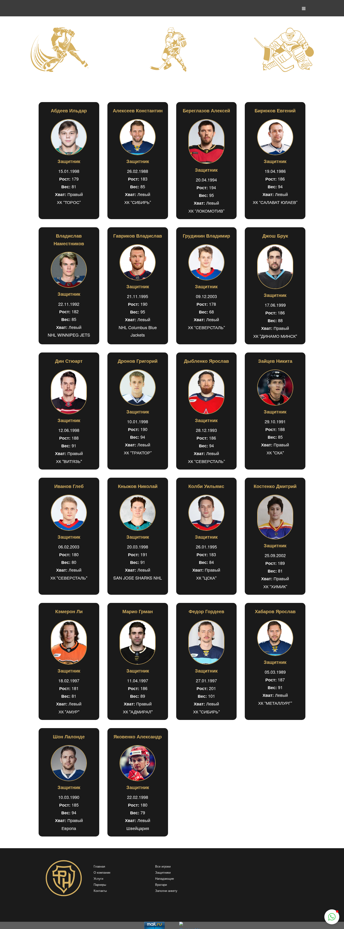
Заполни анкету (166, 891)
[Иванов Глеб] (69, 513)
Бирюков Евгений (275, 110)
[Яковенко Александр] (138, 763)
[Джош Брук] (275, 266)
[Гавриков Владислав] (138, 262)
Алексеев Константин (138, 110)
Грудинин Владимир (206, 235)
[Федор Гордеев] (206, 642)
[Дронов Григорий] (138, 388)
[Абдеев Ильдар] (69, 137)
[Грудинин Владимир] (206, 262)
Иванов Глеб (69, 486)
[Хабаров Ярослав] (275, 638)
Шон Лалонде (69, 736)
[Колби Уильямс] (206, 513)
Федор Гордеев (206, 611)
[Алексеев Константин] (138, 137)
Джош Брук (275, 235)
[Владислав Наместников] (69, 270)
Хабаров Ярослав (275, 611)
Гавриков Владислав (137, 235)
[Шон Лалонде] (69, 763)
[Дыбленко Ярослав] (206, 392)
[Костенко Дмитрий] (275, 517)
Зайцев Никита (275, 360)
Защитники (163, 872)
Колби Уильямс (206, 486)
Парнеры (100, 884)
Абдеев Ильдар (69, 110)
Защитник (69, 161)
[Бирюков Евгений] (275, 137)
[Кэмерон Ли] (69, 642)
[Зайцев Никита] (275, 388)
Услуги (98, 878)
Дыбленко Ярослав (206, 360)
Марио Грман (137, 611)
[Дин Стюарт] (69, 392)
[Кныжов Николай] (138, 513)
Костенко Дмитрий (275, 486)
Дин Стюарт (69, 360)
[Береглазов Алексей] (206, 141)
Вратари (161, 884)
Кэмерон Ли (69, 611)
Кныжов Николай (137, 486)
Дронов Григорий (137, 360)
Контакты (100, 891)
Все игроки (163, 866)
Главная (99, 866)
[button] (331, 916)
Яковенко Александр (137, 736)
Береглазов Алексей (206, 110)
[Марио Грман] (138, 642)
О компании (102, 872)
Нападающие (164, 878)
